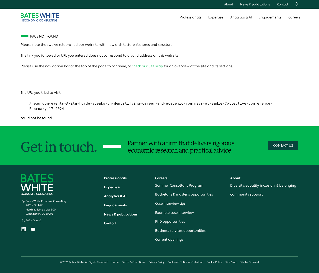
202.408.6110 (33, 220)
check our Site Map (147, 66)
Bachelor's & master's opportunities (184, 194)
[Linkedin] (24, 230)
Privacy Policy (156, 262)
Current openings (169, 239)
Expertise (215, 17)
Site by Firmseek (250, 262)
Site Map (230, 262)
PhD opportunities (170, 221)
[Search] (296, 4)
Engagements (270, 17)
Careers (294, 17)
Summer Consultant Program (179, 185)
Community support (246, 194)
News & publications (255, 4)
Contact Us (283, 145)
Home (115, 262)
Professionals (190, 17)
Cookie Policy (214, 262)
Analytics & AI (241, 17)
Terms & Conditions (133, 262)
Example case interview (174, 213)
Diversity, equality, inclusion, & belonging (263, 185)
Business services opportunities (180, 231)
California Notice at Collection (185, 262)
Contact (282, 4)
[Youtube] (33, 230)
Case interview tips (170, 203)
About (228, 4)
